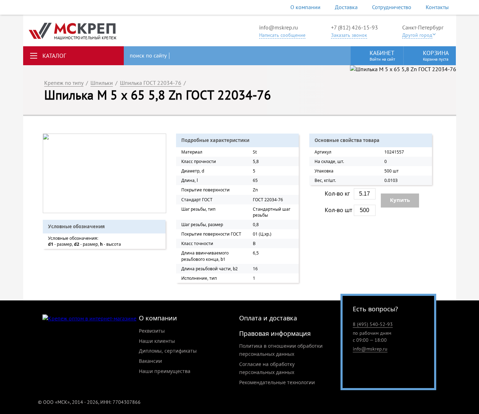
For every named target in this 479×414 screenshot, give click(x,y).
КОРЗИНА (436, 55)
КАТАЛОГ (54, 56)
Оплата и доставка (268, 318)
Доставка (346, 7)
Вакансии (150, 361)
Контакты (437, 7)
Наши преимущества (164, 371)
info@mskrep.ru (278, 27)
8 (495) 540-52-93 (373, 324)
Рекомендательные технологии (277, 382)
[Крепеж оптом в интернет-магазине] (89, 318)
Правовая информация (275, 333)
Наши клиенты (157, 341)
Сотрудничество (391, 7)
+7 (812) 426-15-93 (354, 27)
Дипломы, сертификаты (168, 350)
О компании (305, 7)
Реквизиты (152, 330)
